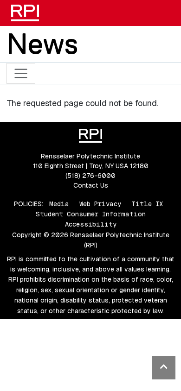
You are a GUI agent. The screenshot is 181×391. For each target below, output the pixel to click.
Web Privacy (100, 204)
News (42, 43)
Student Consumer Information (91, 214)
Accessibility (90, 224)
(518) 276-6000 (90, 175)
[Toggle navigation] (21, 73)
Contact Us (90, 185)
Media (59, 204)
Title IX (147, 204)
